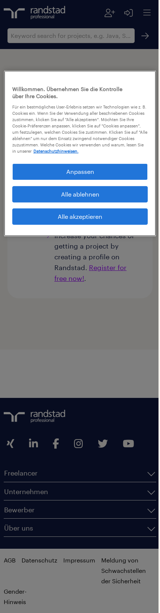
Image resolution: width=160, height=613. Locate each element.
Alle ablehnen (77, 199)
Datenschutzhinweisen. (50, 156)
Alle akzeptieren (77, 222)
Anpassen (77, 177)
